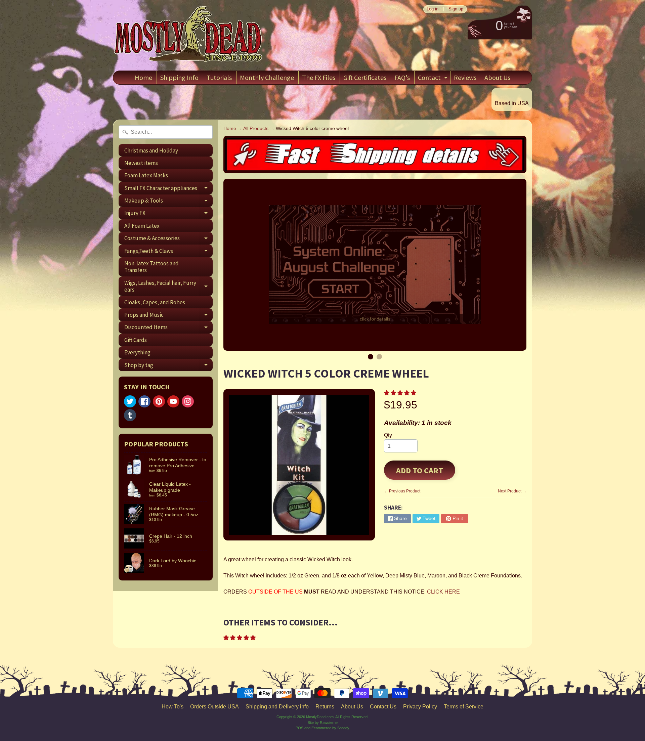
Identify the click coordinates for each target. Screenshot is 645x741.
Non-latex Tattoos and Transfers (151, 267)
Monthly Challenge (267, 77)
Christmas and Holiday (151, 150)
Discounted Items (168, 328)
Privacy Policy (420, 706)
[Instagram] (188, 401)
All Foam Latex (142, 225)
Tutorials (219, 77)
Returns (324, 706)
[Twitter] (130, 401)
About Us (497, 77)
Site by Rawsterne (323, 723)
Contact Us (383, 706)
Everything (137, 352)
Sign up (455, 9)
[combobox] (166, 132)
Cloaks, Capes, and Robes (154, 302)
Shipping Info (179, 77)
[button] (401, 393)
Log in (432, 9)
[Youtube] (173, 401)
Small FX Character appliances (168, 189)
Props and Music (168, 316)
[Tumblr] (130, 415)
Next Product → (512, 491)
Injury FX (168, 214)
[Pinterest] (159, 401)
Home (143, 77)
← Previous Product (402, 491)
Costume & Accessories (168, 239)
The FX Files (318, 77)
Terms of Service (463, 706)
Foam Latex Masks (146, 175)
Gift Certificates (364, 77)
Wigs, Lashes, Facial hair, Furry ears (168, 286)
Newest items (141, 163)
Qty (388, 435)
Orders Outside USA (214, 706)
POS (299, 728)
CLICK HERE (443, 592)
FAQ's (402, 77)
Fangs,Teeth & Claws (168, 252)
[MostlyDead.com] (188, 35)
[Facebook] (144, 401)
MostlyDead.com (320, 717)
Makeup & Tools (168, 202)
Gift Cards (135, 340)
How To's (172, 706)
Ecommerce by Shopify (330, 728)
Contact (433, 78)
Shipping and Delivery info (277, 706)
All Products (255, 128)
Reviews (465, 77)
